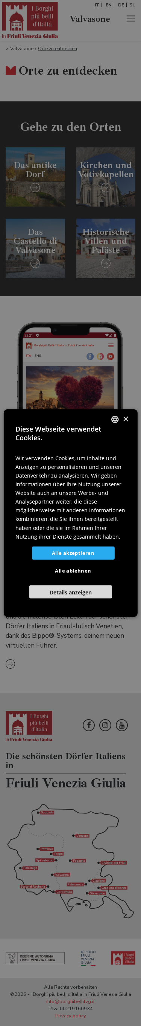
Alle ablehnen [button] (73, 570)
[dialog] (70, 513)
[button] (70, 591)
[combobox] (115, 419)
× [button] (125, 419)
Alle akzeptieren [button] (73, 552)
